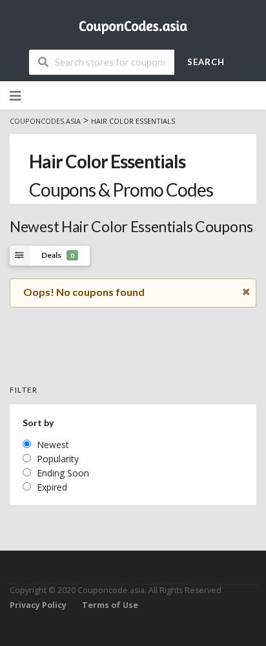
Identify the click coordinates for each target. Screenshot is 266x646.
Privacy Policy (38, 605)
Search (206, 62)
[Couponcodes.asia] (133, 23)
